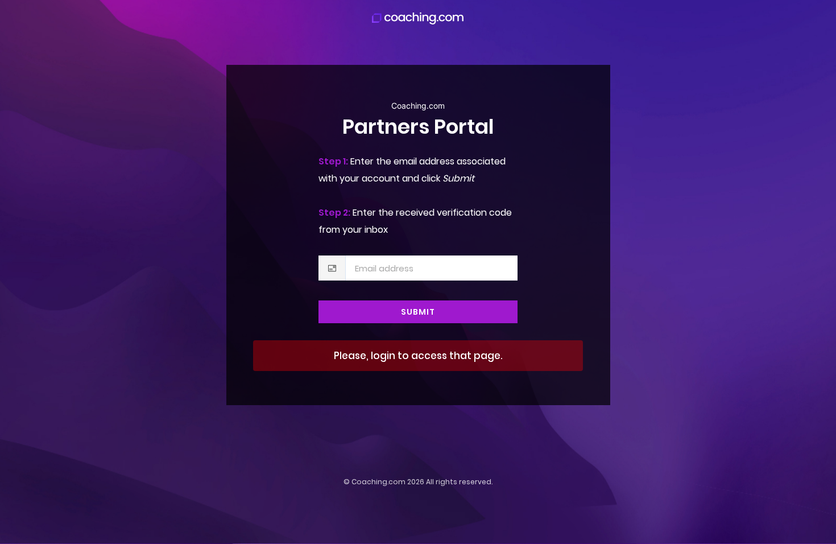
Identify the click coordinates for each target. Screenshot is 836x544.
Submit (418, 312)
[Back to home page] (418, 18)
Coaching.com (378, 482)
